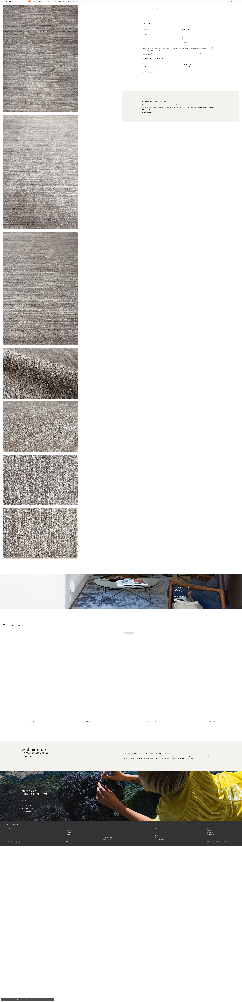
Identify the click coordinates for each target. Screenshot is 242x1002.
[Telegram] (144, 72)
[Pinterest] (155, 72)
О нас (208, 826)
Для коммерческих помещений (110, 826)
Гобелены (41, 1)
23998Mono (152, 721)
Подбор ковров (159, 835)
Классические (69, 828)
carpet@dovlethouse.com (28, 808)
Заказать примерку (150, 64)
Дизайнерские (69, 830)
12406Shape (92, 721)
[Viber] (149, 72)
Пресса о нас (210, 834)
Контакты (75, 1)
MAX (149, 109)
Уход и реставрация (160, 839)
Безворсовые (69, 837)
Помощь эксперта (150, 66)
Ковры (34, 1)
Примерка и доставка (160, 837)
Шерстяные (68, 832)
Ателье (54, 1)
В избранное (187, 64)
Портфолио (61, 1)
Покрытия (48, 1)
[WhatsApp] (152, 72)
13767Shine (31, 721)
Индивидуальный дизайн (109, 839)
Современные (69, 826)
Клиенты (209, 828)
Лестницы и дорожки (108, 835)
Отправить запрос (147, 112)
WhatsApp (211, 107)
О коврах (157, 826)
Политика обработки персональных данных (217, 841)
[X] (147, 72)
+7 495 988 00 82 (224, 1)
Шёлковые (68, 834)
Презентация (27, 811)
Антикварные (69, 839)
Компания (68, 1)
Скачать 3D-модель (189, 66)
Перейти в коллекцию (180, 596)
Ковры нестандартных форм (110, 834)
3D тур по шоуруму (159, 828)
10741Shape (212, 721)
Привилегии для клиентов (213, 836)
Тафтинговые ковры (107, 837)
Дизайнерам (210, 832)
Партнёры (209, 830)
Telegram (144, 109)
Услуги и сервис (159, 834)
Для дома (105, 828)
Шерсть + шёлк (69, 836)
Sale (29, 1)
